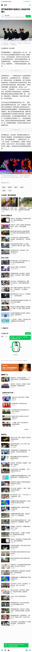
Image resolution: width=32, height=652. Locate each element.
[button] (2, 650)
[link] (5, 650)
